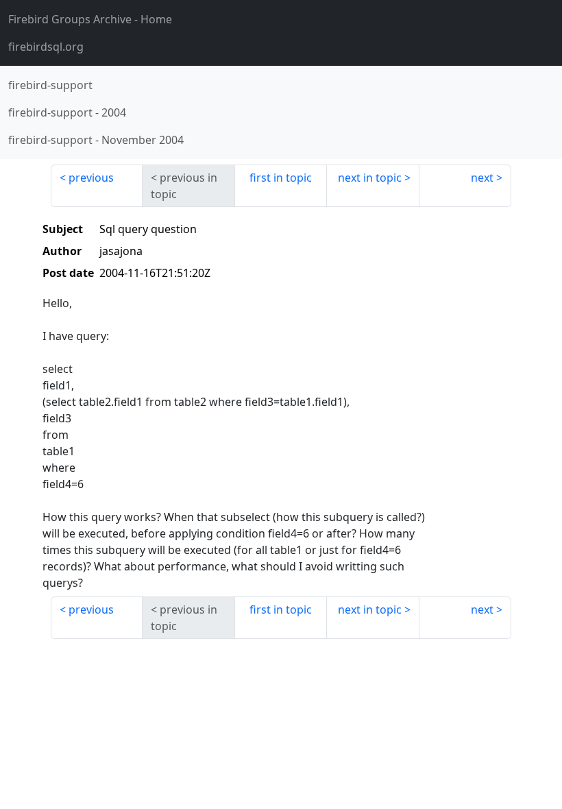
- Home (90, 19)
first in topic (280, 177)
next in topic (370, 177)
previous (91, 177)
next (482, 177)
